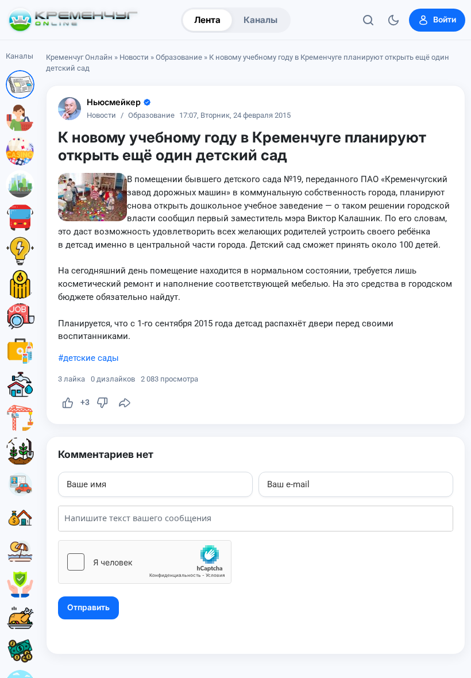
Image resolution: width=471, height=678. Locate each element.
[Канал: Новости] (20, 84)
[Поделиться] (124, 403)
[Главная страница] (73, 20)
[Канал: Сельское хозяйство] (20, 451)
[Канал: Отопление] (20, 284)
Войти (444, 19)
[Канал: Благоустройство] (20, 184)
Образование (179, 57)
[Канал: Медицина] (20, 351)
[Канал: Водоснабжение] (20, 384)
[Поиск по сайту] (368, 20)
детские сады (91, 358)
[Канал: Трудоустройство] (20, 317)
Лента (207, 19)
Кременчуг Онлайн (79, 57)
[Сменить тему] (393, 20)
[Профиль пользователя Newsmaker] (69, 108)
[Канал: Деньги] (20, 651)
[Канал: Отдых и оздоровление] (20, 551)
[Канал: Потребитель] (20, 117)
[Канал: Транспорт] (20, 217)
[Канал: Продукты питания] (20, 617)
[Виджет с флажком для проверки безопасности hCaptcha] (144, 562)
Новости (134, 57)
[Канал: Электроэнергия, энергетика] (20, 251)
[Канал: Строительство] (20, 417)
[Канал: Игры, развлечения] (20, 151)
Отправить (88, 607)
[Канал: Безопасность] (20, 584)
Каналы (260, 19)
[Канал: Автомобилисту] (20, 484)
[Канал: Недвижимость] (20, 517)
